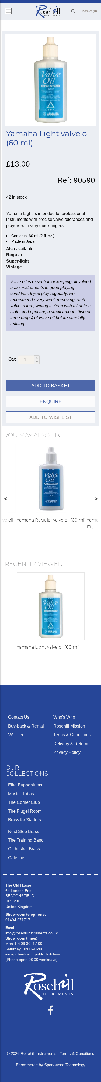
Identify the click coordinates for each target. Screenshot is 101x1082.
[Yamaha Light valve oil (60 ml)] (51, 606)
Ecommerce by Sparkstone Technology (50, 1065)
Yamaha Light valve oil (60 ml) (48, 647)
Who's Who (64, 717)
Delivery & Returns (71, 743)
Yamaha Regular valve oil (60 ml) (51, 520)
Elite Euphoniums (25, 785)
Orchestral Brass (24, 849)
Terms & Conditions (72, 734)
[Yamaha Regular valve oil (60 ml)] (51, 478)
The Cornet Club (24, 802)
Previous (5, 498)
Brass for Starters (24, 820)
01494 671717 (17, 920)
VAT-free (16, 734)
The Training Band (26, 840)
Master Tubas (21, 793)
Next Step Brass (23, 831)
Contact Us (18, 717)
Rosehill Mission (69, 726)
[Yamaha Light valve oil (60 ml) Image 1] (50, 81)
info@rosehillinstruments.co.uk (31, 933)
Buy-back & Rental (26, 726)
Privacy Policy (67, 752)
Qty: (12, 359)
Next (96, 498)
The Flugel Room (24, 811)
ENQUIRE (51, 401)
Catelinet (16, 857)
